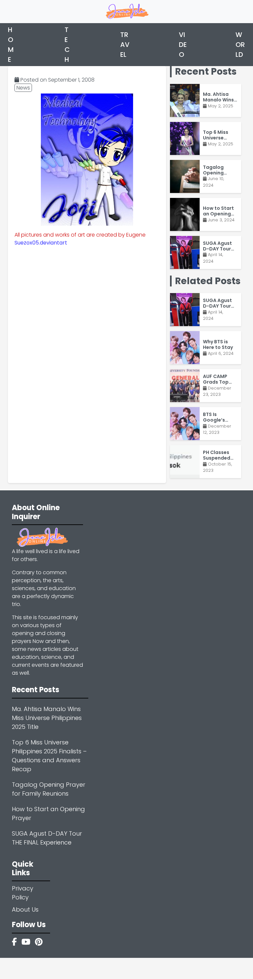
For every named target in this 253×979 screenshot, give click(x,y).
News (23, 88)
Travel (124, 44)
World (240, 44)
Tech (67, 44)
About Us (25, 909)
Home (11, 44)
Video (183, 44)
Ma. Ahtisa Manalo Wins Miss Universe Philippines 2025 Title (47, 718)
